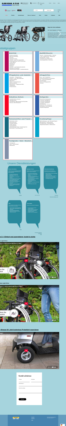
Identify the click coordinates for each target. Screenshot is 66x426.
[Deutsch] (62, 425)
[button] (59, 15)
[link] (58, 11)
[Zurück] (6, 34)
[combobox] (62, 425)
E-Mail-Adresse (21, 383)
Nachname (33, 379)
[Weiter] (59, 34)
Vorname (20, 379)
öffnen (41, 4)
